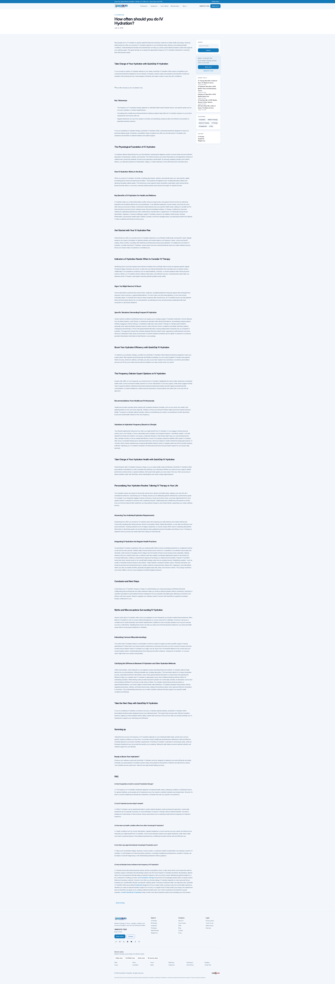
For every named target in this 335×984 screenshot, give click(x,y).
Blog (179, 928)
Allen (115, 962)
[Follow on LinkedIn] (123, 941)
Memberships (155, 930)
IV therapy (201, 136)
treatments (138, 885)
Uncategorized (203, 126)
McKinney (171, 962)
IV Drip (211, 126)
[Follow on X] (139, 941)
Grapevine (172, 965)
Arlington (207, 962)
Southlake (135, 965)
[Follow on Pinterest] (127, 941)
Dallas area (119, 958)
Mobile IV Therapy (212, 119)
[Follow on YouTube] (131, 941)
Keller (152, 965)
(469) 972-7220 (204, 6)
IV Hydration (202, 119)
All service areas (153, 958)
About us (180, 920)
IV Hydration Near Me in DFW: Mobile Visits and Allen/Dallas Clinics (207, 88)
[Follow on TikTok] (135, 941)
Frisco (152, 962)
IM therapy (154, 923)
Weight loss (201, 141)
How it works (182, 923)
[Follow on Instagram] (119, 941)
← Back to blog (119, 903)
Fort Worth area (130, 958)
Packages (154, 928)
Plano (134, 962)
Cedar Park (208, 965)
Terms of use (209, 923)
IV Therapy (214, 123)
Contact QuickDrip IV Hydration (131, 892)
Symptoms (201, 138)
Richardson (190, 962)
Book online (120, 936)
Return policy (209, 925)
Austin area (141, 958)
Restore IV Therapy (204, 123)
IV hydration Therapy (147, 878)
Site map (208, 928)
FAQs (179, 925)
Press (180, 933)
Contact (130, 936)
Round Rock (190, 965)
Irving (116, 965)
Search (208, 50)
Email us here (118, 932)
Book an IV (215, 6)
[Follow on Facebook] (116, 941)
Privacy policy (210, 920)
